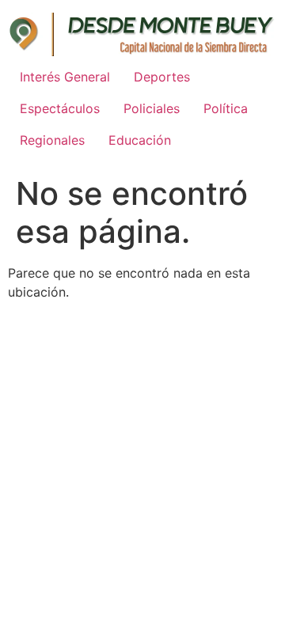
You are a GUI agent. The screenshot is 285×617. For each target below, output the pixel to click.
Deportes (162, 77)
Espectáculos (60, 108)
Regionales (52, 140)
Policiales (152, 108)
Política (225, 108)
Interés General (65, 77)
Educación (139, 140)
